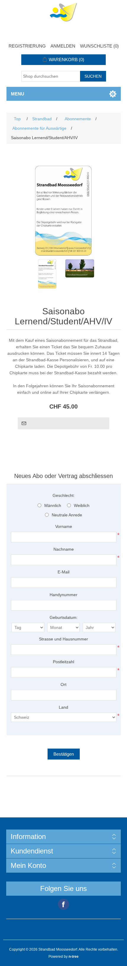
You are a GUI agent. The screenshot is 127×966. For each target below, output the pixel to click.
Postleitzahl (63, 661)
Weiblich (81, 505)
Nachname (63, 549)
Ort (63, 684)
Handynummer (63, 594)
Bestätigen (63, 754)
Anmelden (63, 45)
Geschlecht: (64, 495)
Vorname (63, 526)
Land (63, 707)
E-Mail (63, 572)
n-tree (74, 956)
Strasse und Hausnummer (63, 639)
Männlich (52, 505)
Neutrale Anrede (67, 515)
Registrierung (27, 45)
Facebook (63, 904)
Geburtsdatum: (64, 617)
